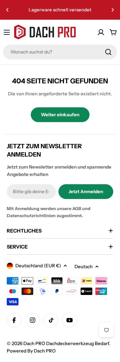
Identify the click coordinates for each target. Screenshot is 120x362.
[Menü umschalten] (6, 32)
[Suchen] (108, 52)
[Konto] (101, 32)
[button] (7, 10)
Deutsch (83, 266)
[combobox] (60, 52)
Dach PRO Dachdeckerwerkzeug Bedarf (66, 343)
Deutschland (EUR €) (38, 266)
